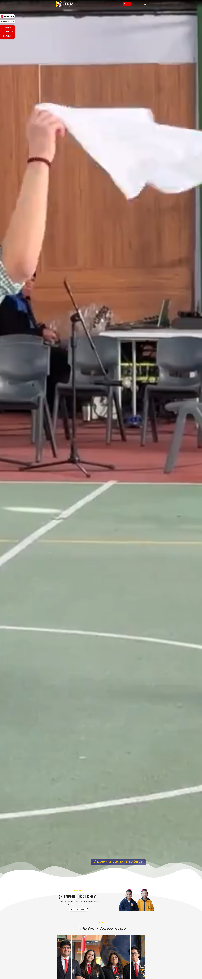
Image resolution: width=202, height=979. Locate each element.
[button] (127, 4)
